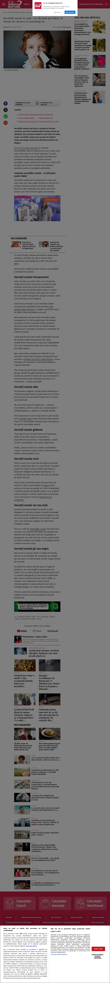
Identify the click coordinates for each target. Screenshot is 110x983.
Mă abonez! (70, 12)
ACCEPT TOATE (98, 949)
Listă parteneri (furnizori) (59, 954)
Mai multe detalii (31, 946)
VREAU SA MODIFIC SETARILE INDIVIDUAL (97, 956)
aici (43, 966)
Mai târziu (57, 12)
